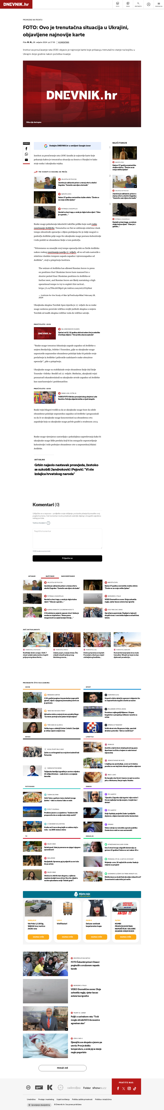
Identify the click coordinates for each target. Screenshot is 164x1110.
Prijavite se (67, 558)
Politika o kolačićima (103, 1099)
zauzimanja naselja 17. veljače (62, 252)
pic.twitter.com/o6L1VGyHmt (78, 288)
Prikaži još (62, 1068)
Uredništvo (31, 1099)
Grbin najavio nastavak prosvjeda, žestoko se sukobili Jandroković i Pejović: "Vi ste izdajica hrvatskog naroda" (66, 470)
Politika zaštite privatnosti (82, 1099)
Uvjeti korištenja (63, 1099)
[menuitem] (148, 4)
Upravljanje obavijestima (40, 1105)
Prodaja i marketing (46, 1099)
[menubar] (148, 4)
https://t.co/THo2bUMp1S (51, 288)
